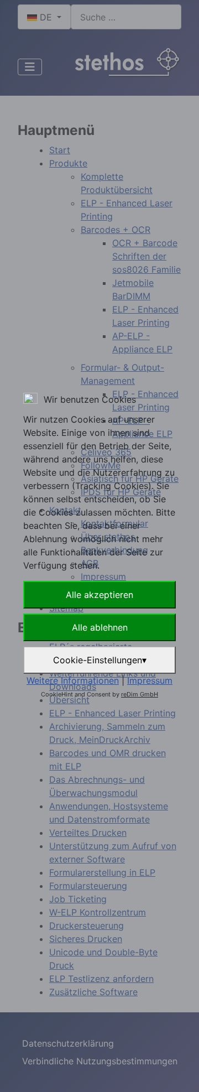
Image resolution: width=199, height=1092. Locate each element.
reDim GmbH (139, 694)
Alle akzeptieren (99, 594)
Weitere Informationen (73, 680)
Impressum (149, 680)
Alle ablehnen (100, 627)
